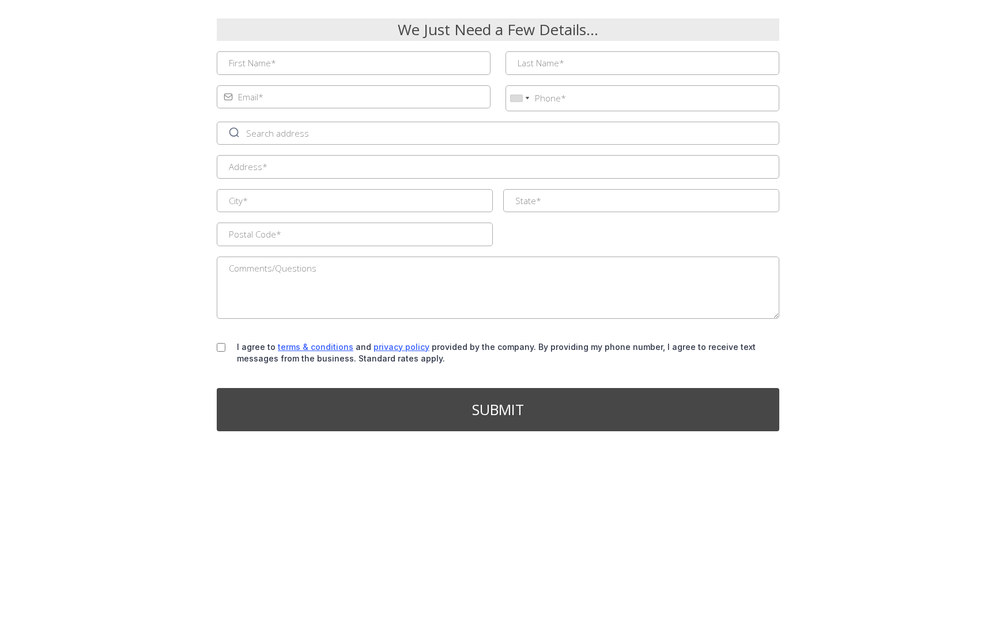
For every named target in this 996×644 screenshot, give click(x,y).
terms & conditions (315, 347)
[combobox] (519, 98)
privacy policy (401, 347)
